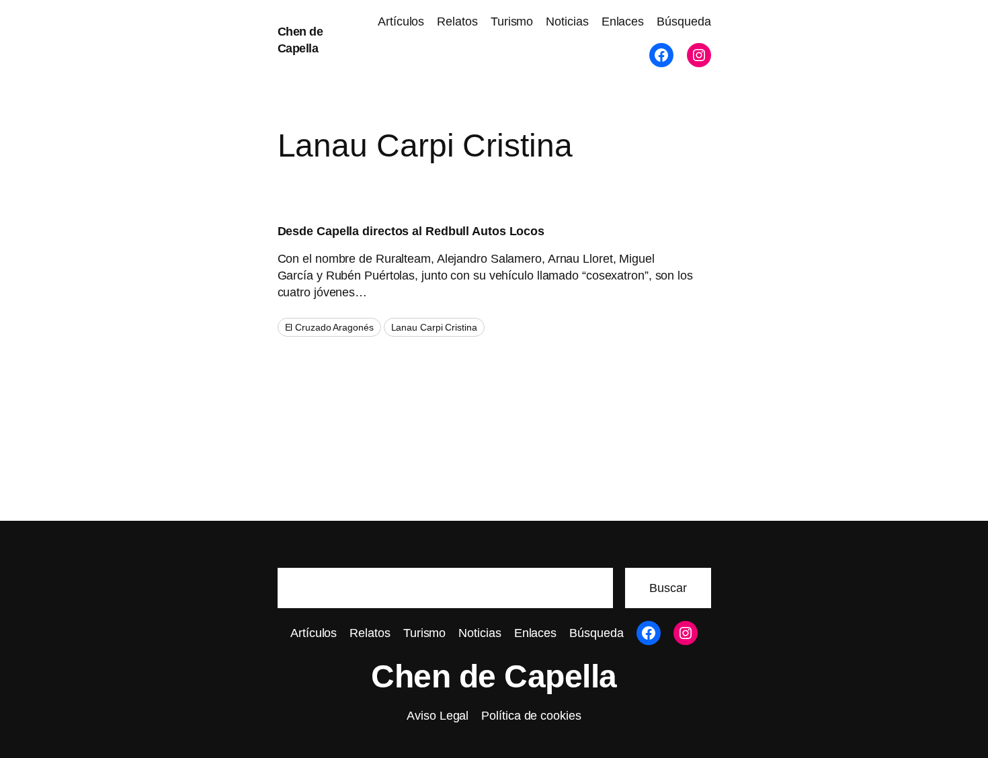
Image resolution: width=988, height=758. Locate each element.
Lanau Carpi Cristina (434, 327)
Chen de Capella (494, 676)
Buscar (667, 588)
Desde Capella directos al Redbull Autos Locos (411, 231)
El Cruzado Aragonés (329, 327)
